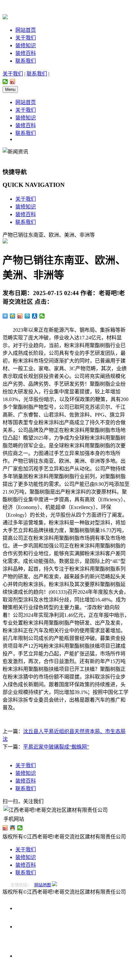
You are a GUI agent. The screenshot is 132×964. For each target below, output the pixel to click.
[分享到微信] (5, 81)
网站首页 (25, 30)
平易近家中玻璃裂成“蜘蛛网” (56, 746)
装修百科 (25, 53)
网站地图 (42, 884)
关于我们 (25, 37)
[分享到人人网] (34, 316)
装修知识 (25, 45)
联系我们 (25, 61)
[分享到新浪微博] (12, 81)
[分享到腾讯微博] (27, 316)
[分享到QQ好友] (12, 827)
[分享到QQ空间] (12, 316)
